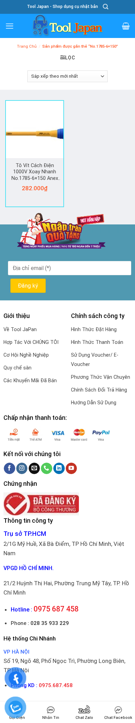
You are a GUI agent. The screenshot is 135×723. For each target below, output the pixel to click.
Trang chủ (27, 46)
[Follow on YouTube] (71, 468)
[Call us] (46, 468)
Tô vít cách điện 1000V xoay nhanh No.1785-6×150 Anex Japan (34, 172)
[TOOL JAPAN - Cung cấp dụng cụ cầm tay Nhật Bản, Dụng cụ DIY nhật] (67, 26)
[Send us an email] (34, 468)
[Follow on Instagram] (22, 468)
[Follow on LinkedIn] (59, 468)
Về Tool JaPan (20, 329)
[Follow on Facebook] (9, 468)
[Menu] (9, 26)
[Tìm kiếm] (105, 7)
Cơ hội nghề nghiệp (26, 355)
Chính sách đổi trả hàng (99, 390)
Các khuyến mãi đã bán (30, 380)
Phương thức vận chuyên (100, 377)
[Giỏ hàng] (126, 25)
